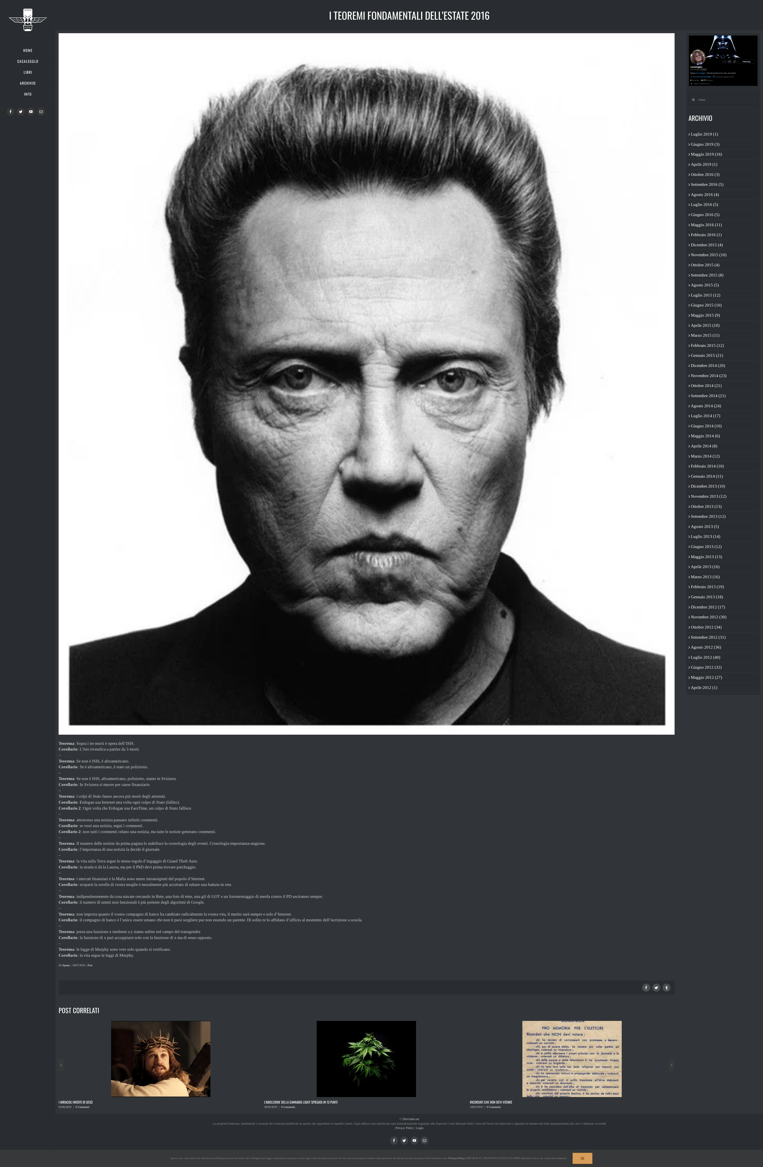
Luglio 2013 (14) (705, 536)
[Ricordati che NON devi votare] (160, 1058)
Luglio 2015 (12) (705, 295)
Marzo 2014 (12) (705, 456)
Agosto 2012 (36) (706, 647)
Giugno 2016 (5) (705, 214)
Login (419, 1128)
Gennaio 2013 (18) (707, 597)
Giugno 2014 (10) (706, 426)
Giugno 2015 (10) (706, 305)
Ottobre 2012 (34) (706, 627)
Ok (582, 1158)
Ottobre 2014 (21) (706, 385)
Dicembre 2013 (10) (708, 486)
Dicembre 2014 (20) (708, 365)
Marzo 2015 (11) (705, 335)
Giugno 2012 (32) (706, 667)
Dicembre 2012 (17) (708, 607)
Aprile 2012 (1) (704, 687)
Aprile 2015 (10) (705, 325)
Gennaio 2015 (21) (707, 355)
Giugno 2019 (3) (705, 144)
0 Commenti (82, 1107)
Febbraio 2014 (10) (707, 466)
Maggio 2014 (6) (705, 436)
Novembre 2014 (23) (708, 375)
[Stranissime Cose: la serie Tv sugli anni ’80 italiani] (366, 1058)
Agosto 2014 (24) (706, 406)
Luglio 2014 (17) (705, 415)
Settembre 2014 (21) (708, 395)
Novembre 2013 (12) (708, 496)
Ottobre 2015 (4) (705, 265)
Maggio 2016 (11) (706, 224)
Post (90, 965)
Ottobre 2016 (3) (705, 174)
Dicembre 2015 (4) (707, 245)
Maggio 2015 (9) (705, 315)
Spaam (66, 965)
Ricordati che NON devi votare (80, 1102)
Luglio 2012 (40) (705, 657)
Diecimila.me (411, 1119)
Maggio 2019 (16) (706, 154)
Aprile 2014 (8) (704, 446)
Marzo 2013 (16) (705, 576)
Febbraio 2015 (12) (707, 345)
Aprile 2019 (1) (704, 164)
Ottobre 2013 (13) (706, 506)
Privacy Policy (404, 1128)
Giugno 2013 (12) (706, 546)
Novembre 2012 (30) (708, 617)
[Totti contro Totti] (572, 1058)
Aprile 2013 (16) (705, 566)
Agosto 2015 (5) (705, 285)
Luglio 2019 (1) (704, 134)
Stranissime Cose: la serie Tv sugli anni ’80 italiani (299, 1102)
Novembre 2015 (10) (708, 254)
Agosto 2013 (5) (705, 526)
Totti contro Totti (482, 1102)
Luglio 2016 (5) (704, 204)
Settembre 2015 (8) (707, 275)
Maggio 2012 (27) (706, 677)
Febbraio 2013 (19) (707, 586)
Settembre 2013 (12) (708, 516)
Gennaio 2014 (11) (707, 476)
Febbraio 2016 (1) (706, 234)
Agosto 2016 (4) (705, 194)
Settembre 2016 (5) (707, 184)
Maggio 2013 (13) (706, 556)
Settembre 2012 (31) (708, 637)
